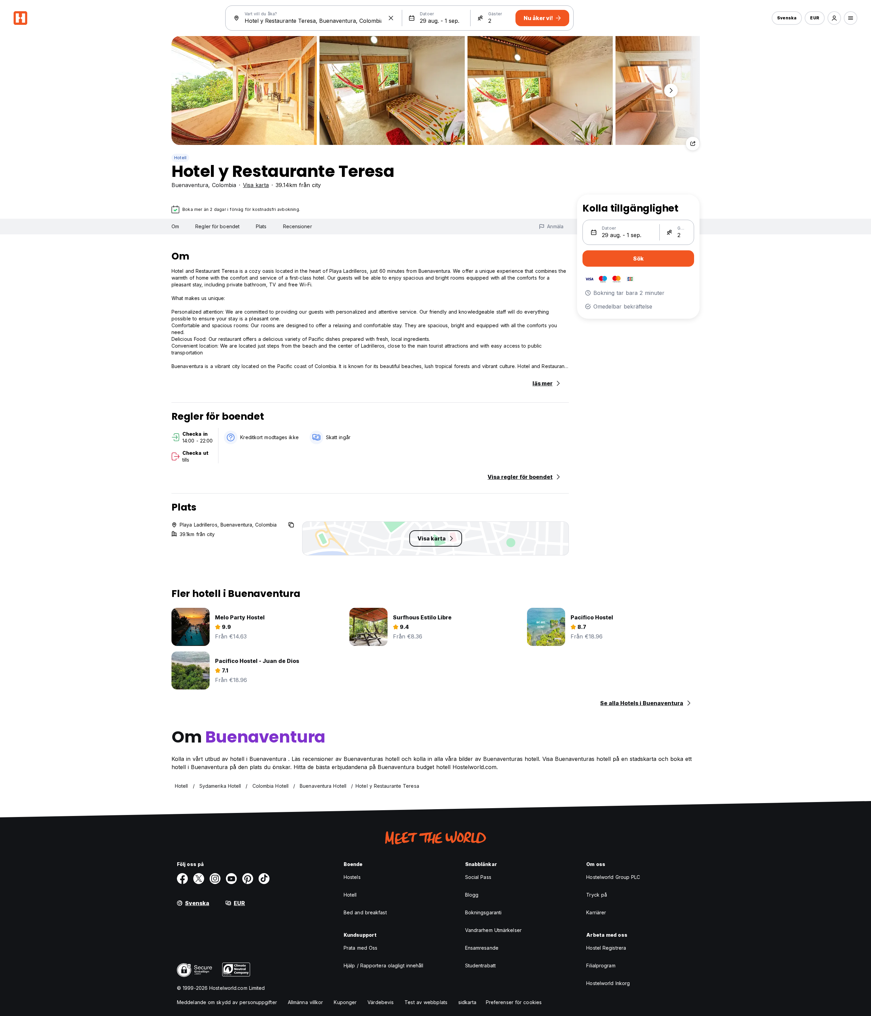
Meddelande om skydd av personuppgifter (227, 1002)
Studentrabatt (480, 965)
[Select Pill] (834, 18)
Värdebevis (380, 1002)
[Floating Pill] (671, 90)
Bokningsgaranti (483, 912)
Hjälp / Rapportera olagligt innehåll (384, 965)
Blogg (472, 895)
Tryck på (596, 895)
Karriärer (596, 912)
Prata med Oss (360, 948)
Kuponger (345, 1002)
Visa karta (256, 185)
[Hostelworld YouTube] (231, 878)
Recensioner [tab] (297, 226)
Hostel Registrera (606, 948)
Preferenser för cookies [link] (514, 1002)
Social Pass (478, 877)
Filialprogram (600, 965)
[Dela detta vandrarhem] (693, 143)
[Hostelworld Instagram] (215, 878)
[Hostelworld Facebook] (182, 878)
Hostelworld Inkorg (608, 983)
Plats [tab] (261, 226)
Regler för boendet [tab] (217, 226)
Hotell (180, 157)
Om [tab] (175, 226)
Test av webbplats (426, 1002)
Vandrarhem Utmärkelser (493, 930)
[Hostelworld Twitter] (198, 878)
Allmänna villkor (305, 1002)
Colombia (224, 185)
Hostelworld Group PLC (613, 877)
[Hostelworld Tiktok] (264, 878)
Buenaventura (189, 185)
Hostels (352, 877)
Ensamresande (481, 948)
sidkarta (467, 1002)
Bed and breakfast (365, 912)
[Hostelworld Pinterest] (247, 878)
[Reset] (391, 18)
